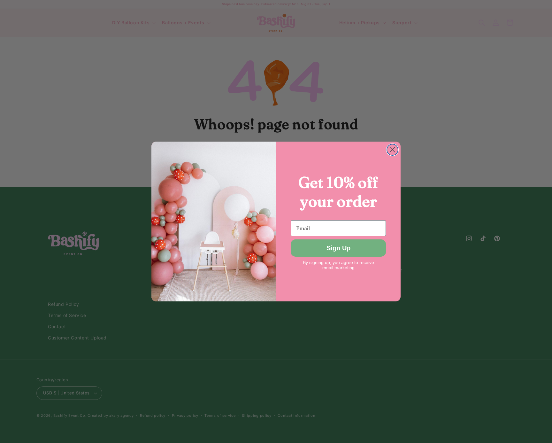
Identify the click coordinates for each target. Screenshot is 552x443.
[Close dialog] (392, 149)
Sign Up (338, 248)
